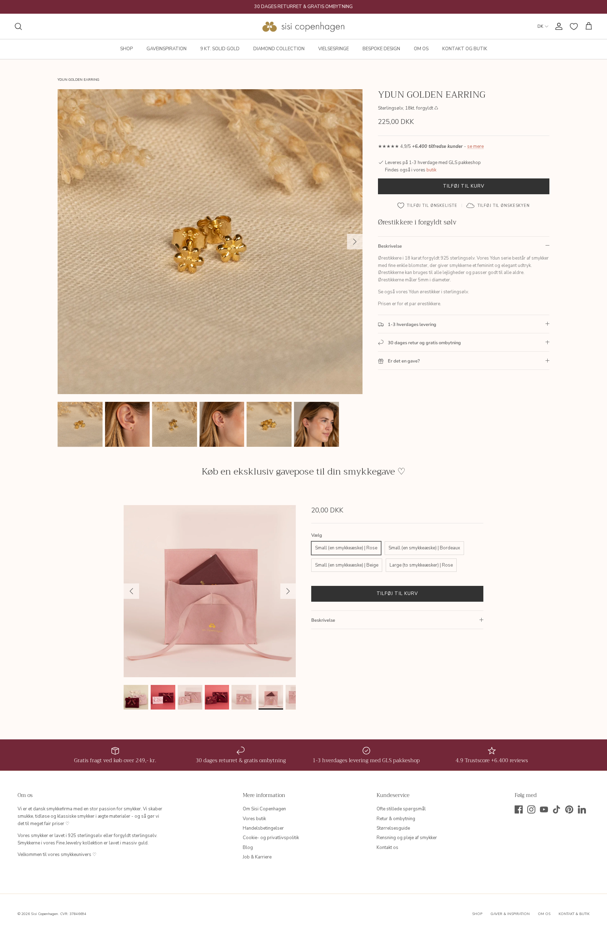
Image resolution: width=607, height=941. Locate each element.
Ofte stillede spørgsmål (401, 809)
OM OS (421, 49)
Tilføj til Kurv (463, 186)
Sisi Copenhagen (44, 913)
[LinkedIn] (582, 809)
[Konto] (557, 26)
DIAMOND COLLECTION (279, 49)
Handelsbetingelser (263, 828)
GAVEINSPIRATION (166, 49)
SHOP (126, 49)
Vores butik (254, 819)
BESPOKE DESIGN (381, 49)
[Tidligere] (131, 591)
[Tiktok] (557, 809)
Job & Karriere (257, 857)
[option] (210, 241)
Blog (248, 847)
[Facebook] (519, 809)
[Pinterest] (569, 809)
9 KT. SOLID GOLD (220, 49)
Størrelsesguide (393, 828)
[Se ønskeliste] (573, 26)
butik (431, 170)
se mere (475, 147)
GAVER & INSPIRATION (510, 913)
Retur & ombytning (396, 819)
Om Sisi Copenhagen (264, 809)
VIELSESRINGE (333, 49)
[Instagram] (531, 809)
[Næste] (355, 241)
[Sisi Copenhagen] (303, 26)
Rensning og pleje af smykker (407, 838)
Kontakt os (387, 847)
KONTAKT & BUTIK (574, 913)
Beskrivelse (390, 246)
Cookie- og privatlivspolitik (271, 838)
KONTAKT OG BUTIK (464, 49)
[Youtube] (544, 809)
